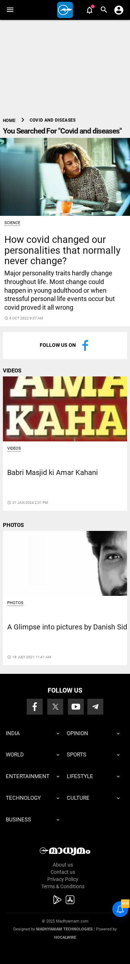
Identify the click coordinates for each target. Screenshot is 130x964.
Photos (15, 603)
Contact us (63, 872)
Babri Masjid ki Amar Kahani (52, 472)
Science (12, 223)
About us (63, 865)
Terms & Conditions (62, 886)
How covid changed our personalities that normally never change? (62, 250)
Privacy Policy (62, 879)
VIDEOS (12, 370)
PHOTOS (13, 525)
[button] (10, 10)
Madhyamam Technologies (64, 929)
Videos (14, 448)
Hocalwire (65, 937)
